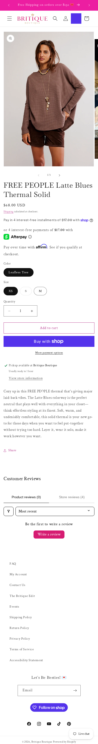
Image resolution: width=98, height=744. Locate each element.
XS (11, 291)
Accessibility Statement (26, 660)
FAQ (13, 564)
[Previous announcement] (9, 5)
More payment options (49, 352)
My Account (18, 574)
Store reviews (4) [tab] (72, 497)
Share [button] (12, 450)
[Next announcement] (89, 5)
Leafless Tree (19, 272)
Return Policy (19, 628)
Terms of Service (22, 649)
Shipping (9, 211)
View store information (26, 378)
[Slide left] (38, 175)
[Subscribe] (75, 690)
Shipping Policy (21, 617)
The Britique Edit (22, 596)
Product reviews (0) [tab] (26, 497)
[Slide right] (59, 175)
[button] (9, 18)
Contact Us (17, 585)
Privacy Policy (20, 639)
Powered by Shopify (64, 742)
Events (14, 606)
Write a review (49, 534)
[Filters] (9, 511)
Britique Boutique (41, 742)
